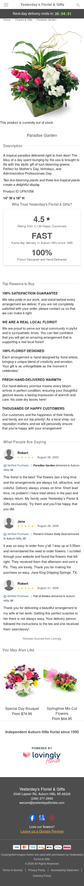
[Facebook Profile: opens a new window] (32, 817)
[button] (74, 876)
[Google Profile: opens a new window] (42, 817)
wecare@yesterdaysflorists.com (42, 802)
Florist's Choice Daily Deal (50, 534)
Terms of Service (12, 870)
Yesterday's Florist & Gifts (42, 4)
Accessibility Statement (65, 870)
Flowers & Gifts (23, 19)
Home (7, 19)
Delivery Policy (42, 875)
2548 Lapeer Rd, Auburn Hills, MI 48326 (42, 794)
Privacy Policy (36, 870)
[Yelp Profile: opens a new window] (52, 817)
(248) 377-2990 (42, 798)
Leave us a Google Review (42, 831)
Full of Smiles (41, 596)
